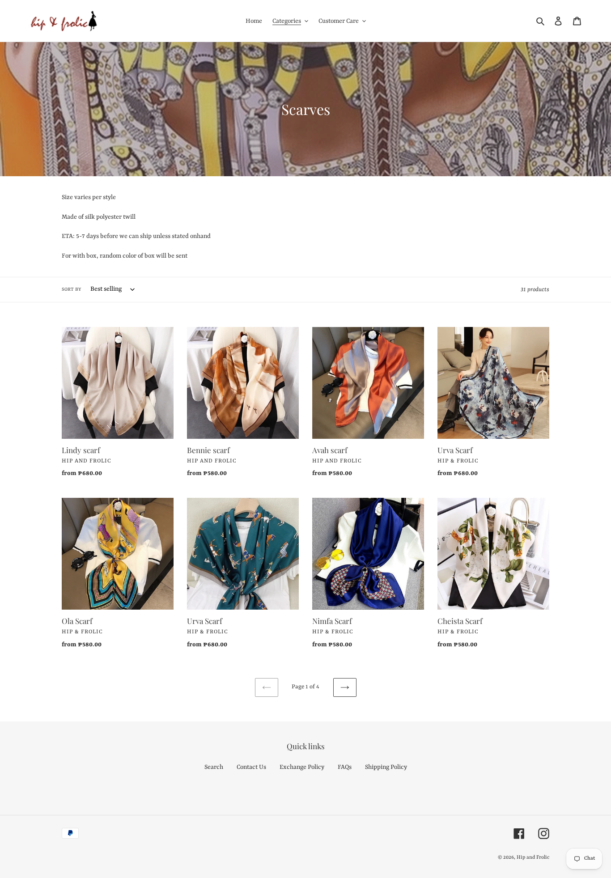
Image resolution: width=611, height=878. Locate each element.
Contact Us (251, 767)
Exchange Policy (302, 767)
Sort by (71, 289)
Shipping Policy (386, 767)
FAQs (345, 767)
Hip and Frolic (533, 858)
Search (213, 767)
